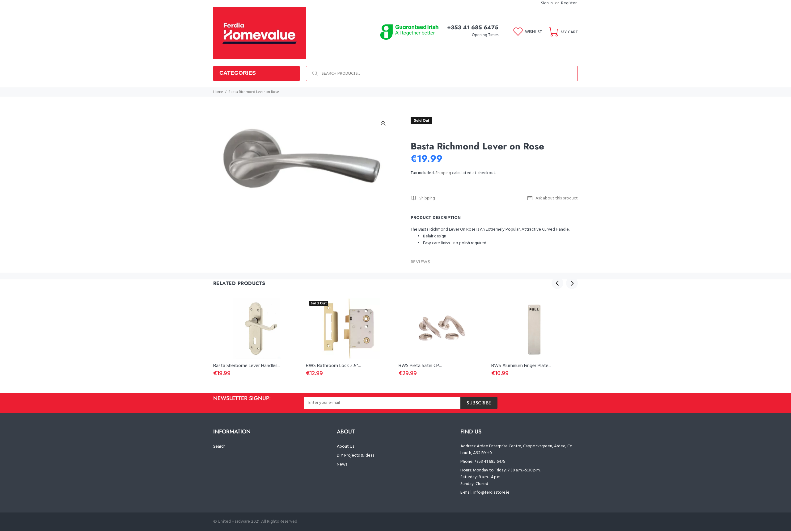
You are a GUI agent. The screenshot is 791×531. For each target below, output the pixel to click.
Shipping (443, 173)
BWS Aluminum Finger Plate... (521, 366)
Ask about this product (556, 198)
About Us (345, 446)
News (342, 464)
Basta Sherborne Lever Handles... (246, 366)
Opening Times (485, 35)
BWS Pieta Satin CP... (420, 366)
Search (219, 446)
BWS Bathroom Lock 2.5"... (333, 366)
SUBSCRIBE (479, 403)
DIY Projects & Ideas (355, 455)
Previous (557, 283)
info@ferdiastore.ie (491, 492)
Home (218, 92)
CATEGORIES (237, 73)
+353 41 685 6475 (472, 27)
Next (572, 283)
